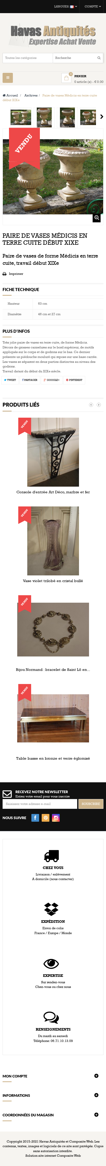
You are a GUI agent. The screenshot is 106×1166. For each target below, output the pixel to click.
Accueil (12, 95)
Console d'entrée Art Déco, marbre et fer (53, 492)
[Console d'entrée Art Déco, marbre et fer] (53, 452)
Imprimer (16, 274)
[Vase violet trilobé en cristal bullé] (53, 541)
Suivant (101, 116)
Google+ (53, 380)
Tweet (11, 380)
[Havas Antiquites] (53, 35)
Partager (30, 380)
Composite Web (69, 1156)
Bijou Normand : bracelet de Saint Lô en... (53, 669)
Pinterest (75, 380)
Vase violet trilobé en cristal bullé (53, 580)
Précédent (4, 116)
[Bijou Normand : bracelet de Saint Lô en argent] (53, 629)
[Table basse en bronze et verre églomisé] (53, 718)
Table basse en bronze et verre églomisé (53, 758)
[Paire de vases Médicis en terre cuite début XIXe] (21, 117)
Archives (31, 95)
